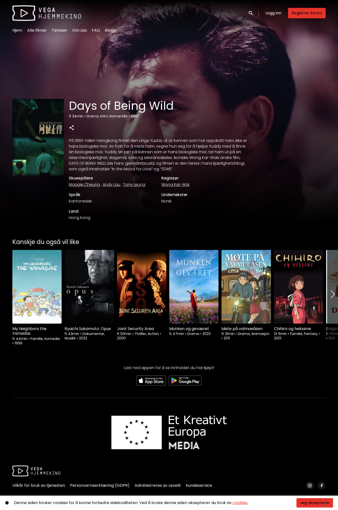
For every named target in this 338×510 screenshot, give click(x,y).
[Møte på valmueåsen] (246, 287)
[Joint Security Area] (141, 287)
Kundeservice (199, 485)
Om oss (79, 30)
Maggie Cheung (84, 184)
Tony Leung (134, 184)
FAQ (96, 30)
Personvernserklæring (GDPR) (100, 485)
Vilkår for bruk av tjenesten (38, 485)
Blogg (110, 30)
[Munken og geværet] (193, 287)
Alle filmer (37, 30)
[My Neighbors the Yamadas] (37, 287)
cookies (240, 503)
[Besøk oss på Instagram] (310, 485)
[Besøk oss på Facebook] (322, 485)
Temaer (59, 30)
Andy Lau (111, 184)
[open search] (251, 13)
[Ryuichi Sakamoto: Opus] (89, 287)
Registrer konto (307, 13)
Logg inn (273, 13)
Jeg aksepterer (315, 503)
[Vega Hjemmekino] (36, 471)
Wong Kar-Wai (175, 184)
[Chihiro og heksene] (298, 287)
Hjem (17, 30)
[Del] (71, 127)
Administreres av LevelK (158, 485)
